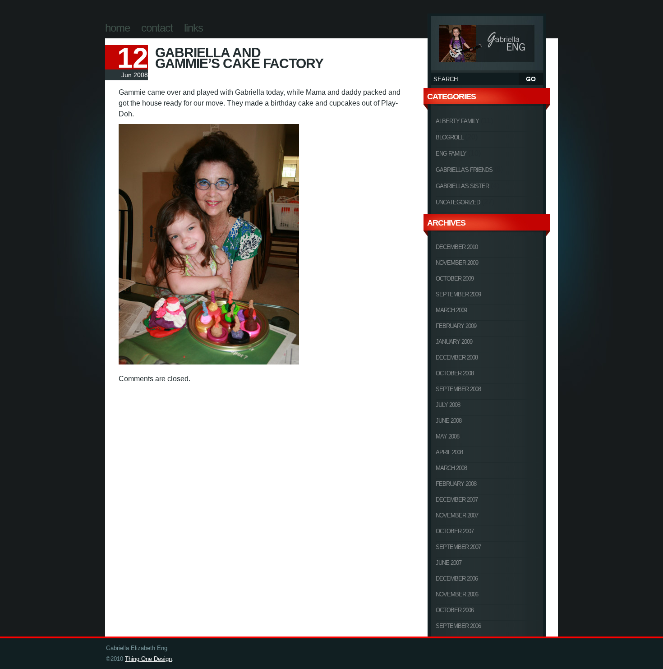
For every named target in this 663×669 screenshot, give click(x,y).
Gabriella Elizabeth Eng (487, 42)
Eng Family (451, 153)
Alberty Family (457, 121)
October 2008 (455, 373)
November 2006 (457, 594)
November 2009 (457, 262)
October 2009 (455, 278)
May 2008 (447, 436)
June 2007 (448, 562)
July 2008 (448, 404)
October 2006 (455, 610)
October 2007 (455, 531)
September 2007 (458, 547)
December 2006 (457, 578)
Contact (157, 28)
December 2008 (457, 357)
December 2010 (457, 247)
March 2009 (451, 310)
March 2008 (451, 468)
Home (117, 28)
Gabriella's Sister (462, 186)
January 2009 (454, 341)
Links (193, 28)
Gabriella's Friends (464, 169)
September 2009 (458, 294)
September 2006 (458, 626)
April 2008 (449, 452)
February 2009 (456, 326)
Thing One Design (148, 658)
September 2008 (458, 389)
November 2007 (457, 515)
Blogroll (449, 137)
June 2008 (448, 420)
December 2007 (457, 499)
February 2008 (456, 483)
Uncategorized (458, 202)
